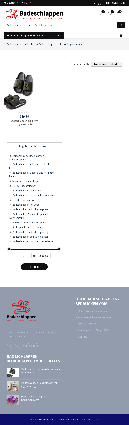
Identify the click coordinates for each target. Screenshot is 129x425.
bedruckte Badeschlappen (26, 181)
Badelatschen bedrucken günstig (30, 232)
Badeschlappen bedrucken (21, 44)
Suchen (34, 267)
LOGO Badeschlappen (24, 185)
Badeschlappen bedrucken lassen (30, 236)
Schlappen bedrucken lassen (27, 227)
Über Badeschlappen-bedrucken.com (98, 317)
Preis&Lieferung (87, 323)
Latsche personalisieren (25, 200)
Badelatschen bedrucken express (30, 209)
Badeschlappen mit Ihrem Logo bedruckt (61, 44)
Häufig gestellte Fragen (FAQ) (94, 330)
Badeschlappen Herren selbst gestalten (33, 195)
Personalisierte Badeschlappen (29, 222)
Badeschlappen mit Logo (26, 204)
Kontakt (82, 336)
